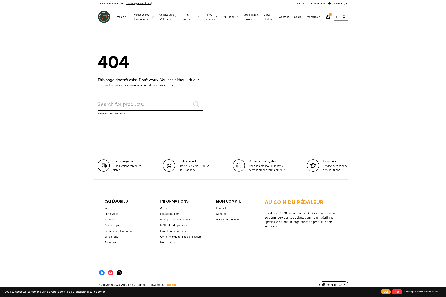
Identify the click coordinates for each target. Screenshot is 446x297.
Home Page (108, 85)
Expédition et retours (173, 231)
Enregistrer (222, 208)
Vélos (120, 17)
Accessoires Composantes (141, 17)
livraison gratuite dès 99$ (139, 3)
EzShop (172, 285)
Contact (284, 17)
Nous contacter (169, 214)
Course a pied (113, 225)
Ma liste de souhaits (228, 219)
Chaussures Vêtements (166, 17)
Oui (385, 292)
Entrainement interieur (118, 231)
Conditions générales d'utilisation (180, 237)
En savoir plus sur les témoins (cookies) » (422, 291)
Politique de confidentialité (176, 219)
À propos (165, 208)
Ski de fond (111, 237)
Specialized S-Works (250, 17)
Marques (312, 17)
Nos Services (209, 17)
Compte (221, 214)
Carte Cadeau (269, 17)
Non (397, 292)
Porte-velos (111, 214)
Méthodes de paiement (174, 225)
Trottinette (111, 219)
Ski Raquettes (189, 17)
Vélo (107, 208)
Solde (297, 17)
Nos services (168, 242)
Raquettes (111, 242)
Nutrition (229, 17)
